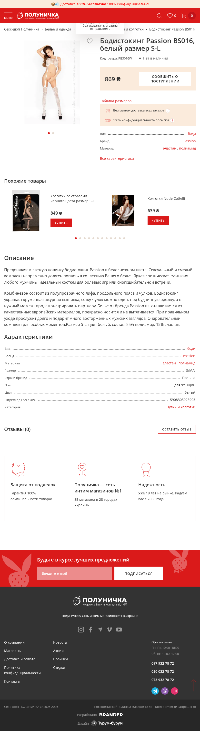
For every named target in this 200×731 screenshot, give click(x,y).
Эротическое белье (93, 29)
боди (192, 133)
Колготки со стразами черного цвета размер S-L (72, 198)
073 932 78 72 (162, 679)
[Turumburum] (106, 723)
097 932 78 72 (162, 663)
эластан (169, 148)
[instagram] (81, 629)
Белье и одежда (58, 29)
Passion (189, 141)
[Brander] (111, 714)
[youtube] (119, 629)
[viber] (165, 691)
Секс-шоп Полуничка (21, 29)
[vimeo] (109, 629)
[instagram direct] (174, 691)
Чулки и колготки (129, 29)
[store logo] (39, 16)
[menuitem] (14, 642)
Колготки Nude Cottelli (166, 198)
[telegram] (100, 629)
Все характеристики (117, 158)
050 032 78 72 (162, 671)
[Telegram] (155, 691)
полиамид (187, 148)
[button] (171, 16)
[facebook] (90, 629)
